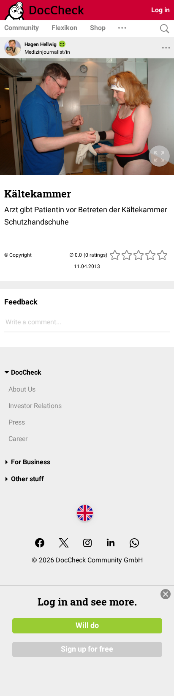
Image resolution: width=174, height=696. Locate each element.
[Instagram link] (87, 544)
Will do (87, 625)
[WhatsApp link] (134, 544)
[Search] (162, 29)
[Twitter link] (64, 544)
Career (17, 439)
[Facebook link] (39, 544)
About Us (21, 389)
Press (16, 422)
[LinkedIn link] (110, 544)
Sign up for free (87, 649)
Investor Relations (35, 406)
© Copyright (18, 255)
